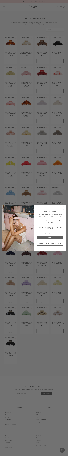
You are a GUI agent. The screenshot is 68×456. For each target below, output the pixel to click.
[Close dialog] (63, 208)
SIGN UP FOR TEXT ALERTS (50, 243)
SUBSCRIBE (50, 237)
